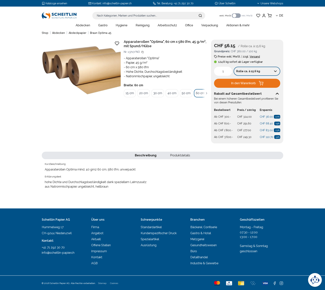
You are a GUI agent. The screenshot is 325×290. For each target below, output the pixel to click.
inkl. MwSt (246, 15)
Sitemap (102, 283)
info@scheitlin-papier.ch (117, 3)
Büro (193, 251)
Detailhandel (199, 257)
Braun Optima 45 (100, 32)
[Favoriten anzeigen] (258, 16)
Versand (255, 56)
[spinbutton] (223, 71)
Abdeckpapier (77, 32)
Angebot (97, 233)
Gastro (103, 25)
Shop (45, 32)
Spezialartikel (150, 239)
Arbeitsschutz (167, 25)
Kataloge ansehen (56, 3)
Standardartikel (151, 227)
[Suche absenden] (200, 15)
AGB (94, 263)
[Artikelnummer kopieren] (142, 52)
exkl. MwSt (225, 15)
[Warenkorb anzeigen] (269, 16)
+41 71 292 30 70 (184, 3)
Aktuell (96, 239)
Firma (95, 227)
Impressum (99, 251)
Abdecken (83, 25)
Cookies (114, 283)
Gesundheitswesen (203, 245)
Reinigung (143, 25)
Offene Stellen (101, 245)
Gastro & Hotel (200, 233)
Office (189, 25)
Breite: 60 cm (133, 85)
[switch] (236, 15)
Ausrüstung (148, 245)
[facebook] (274, 283)
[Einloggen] (264, 16)
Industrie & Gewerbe (204, 263)
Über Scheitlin (227, 3)
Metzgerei (197, 239)
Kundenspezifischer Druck (159, 233)
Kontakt (96, 257)
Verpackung (209, 25)
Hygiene (122, 25)
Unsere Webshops (271, 3)
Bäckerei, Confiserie (203, 227)
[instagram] (281, 283)
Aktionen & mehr (238, 25)
